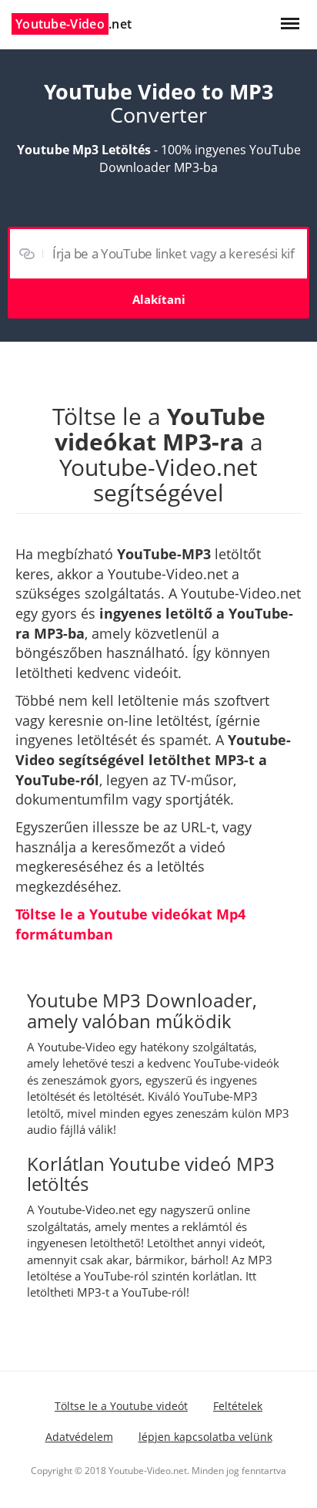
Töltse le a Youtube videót (121, 1405)
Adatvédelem (79, 1436)
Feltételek (237, 1405)
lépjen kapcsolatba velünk (205, 1436)
